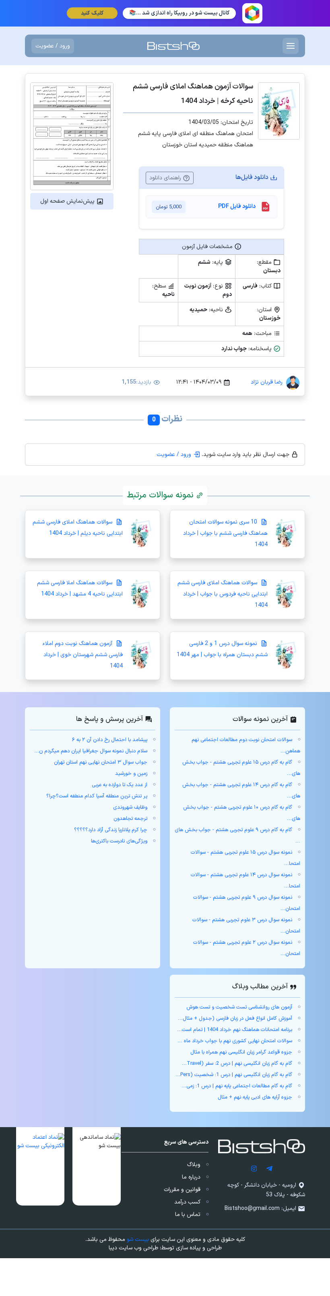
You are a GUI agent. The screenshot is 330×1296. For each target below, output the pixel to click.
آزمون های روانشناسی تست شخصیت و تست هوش (239, 1007)
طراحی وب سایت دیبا (133, 1248)
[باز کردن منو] (291, 46)
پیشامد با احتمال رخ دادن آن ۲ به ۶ (109, 740)
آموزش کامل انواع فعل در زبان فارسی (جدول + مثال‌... (235, 1019)
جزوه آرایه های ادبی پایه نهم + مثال (255, 1097)
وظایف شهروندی (130, 807)
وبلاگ (193, 1164)
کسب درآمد (187, 1202)
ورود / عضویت (52, 46)
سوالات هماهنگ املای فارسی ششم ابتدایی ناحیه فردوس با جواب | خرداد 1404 (222, 594)
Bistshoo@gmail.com (252, 1208)
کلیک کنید (92, 13)
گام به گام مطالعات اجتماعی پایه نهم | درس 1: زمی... (237, 1086)
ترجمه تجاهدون (130, 819)
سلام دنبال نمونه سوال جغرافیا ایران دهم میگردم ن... (90, 751)
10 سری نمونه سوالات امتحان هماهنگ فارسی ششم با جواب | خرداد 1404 (225, 533)
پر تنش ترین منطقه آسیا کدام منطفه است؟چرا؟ (96, 796)
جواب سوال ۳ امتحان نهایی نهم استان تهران (100, 762)
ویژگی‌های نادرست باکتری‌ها (119, 841)
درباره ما (191, 1177)
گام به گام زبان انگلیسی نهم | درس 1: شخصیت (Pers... (233, 1075)
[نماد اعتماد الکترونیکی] (40, 1166)
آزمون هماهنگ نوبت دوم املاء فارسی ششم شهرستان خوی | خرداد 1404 (83, 654)
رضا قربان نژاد (267, 382)
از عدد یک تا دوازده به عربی (119, 785)
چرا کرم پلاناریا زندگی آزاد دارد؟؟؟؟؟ (110, 830)
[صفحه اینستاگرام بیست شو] (254, 1168)
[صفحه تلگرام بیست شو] (269, 1168)
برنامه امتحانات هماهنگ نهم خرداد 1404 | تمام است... (234, 1030)
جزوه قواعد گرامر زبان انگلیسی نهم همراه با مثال (241, 1052)
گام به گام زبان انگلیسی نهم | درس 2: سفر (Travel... (237, 1064)
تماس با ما (187, 1214)
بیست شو (138, 1239)
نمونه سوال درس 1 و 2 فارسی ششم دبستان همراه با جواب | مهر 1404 (222, 649)
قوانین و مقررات (182, 1189)
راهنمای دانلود (166, 178)
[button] (96, 1166)
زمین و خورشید (131, 774)
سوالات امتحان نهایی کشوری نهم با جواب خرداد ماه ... (234, 1041)
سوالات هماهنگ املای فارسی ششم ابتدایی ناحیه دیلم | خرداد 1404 (78, 528)
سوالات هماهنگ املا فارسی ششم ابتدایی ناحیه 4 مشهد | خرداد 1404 (80, 588)
